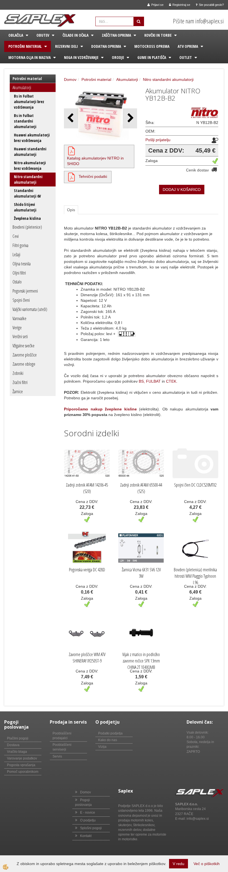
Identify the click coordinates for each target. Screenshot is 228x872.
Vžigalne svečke (23, 346)
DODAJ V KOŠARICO (182, 189)
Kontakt (85, 836)
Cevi (16, 236)
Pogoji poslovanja (83, 802)
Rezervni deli (66, 46)
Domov (70, 79)
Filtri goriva (20, 245)
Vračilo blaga (17, 752)
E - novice (87, 812)
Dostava (13, 745)
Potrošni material (25, 46)
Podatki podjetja (110, 733)
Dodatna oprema (106, 46)
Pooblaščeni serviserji (62, 747)
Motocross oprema (151, 46)
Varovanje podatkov (22, 758)
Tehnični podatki (93, 176)
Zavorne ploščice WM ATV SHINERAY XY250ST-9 (87, 657)
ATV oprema (188, 46)
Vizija (102, 747)
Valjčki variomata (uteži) (30, 309)
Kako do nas (107, 740)
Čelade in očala (75, 35)
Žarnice (18, 391)
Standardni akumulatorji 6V (27, 193)
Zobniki (18, 373)
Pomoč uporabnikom (22, 772)
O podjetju (88, 820)
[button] (130, 118)
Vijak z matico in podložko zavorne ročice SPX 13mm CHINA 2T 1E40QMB (141, 660)
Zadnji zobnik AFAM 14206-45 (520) (87, 488)
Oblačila (15, 35)
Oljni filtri (19, 273)
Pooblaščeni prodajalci (62, 735)
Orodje (118, 57)
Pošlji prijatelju (157, 140)
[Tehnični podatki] (71, 176)
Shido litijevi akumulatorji (25, 207)
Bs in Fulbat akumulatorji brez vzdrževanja (29, 101)
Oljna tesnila (22, 264)
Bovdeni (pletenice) (27, 227)
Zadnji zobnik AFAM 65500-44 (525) (141, 488)
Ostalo (17, 282)
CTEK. (171, 381)
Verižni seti (20, 336)
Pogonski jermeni (25, 291)
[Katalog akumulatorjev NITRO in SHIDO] (71, 150)
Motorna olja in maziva (29, 57)
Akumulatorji (22, 87)
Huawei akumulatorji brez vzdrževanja (32, 137)
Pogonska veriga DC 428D (87, 570)
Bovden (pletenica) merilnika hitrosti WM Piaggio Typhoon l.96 (195, 576)
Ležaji (16, 254)
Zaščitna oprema (116, 35)
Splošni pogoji (91, 828)
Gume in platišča (151, 57)
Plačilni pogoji (17, 738)
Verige (17, 328)
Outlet (185, 57)
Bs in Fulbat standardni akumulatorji (25, 121)
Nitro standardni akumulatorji (28, 179)
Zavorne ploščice (25, 355)
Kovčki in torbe (158, 35)
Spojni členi (21, 300)
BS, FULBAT (150, 381)
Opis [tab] (71, 210)
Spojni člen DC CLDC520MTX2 (195, 485)
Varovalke (19, 318)
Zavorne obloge (24, 364)
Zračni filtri (20, 382)
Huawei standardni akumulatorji (30, 151)
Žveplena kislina (27, 218)
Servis (57, 756)
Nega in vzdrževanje (81, 57)
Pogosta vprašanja (21, 765)
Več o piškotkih (207, 863)
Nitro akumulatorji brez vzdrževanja (30, 165)
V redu (178, 863)
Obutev (42, 35)
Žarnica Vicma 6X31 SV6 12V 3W (141, 573)
